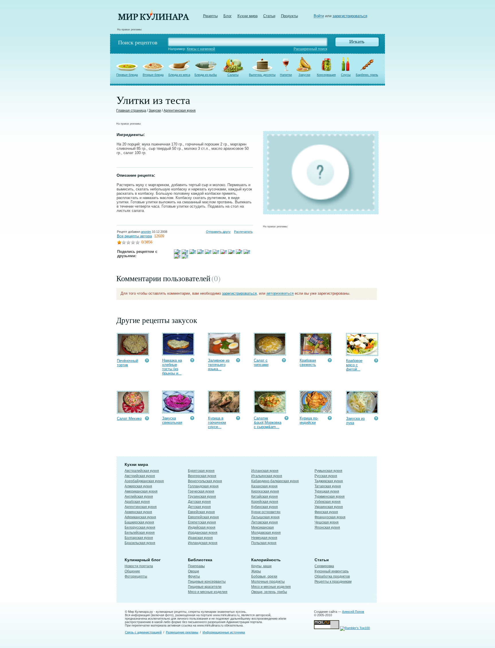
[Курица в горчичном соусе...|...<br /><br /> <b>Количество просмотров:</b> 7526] (238, 419)
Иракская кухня (200, 538)
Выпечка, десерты (262, 74)
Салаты (233, 74)
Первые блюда (127, 74)
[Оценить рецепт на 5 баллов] (137, 243)
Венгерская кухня (202, 476)
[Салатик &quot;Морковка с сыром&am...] (270, 411)
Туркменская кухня (330, 497)
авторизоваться (280, 293)
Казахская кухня (264, 486)
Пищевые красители (204, 587)
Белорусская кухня (140, 527)
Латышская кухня (265, 517)
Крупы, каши (261, 566)
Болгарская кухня (139, 538)
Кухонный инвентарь (332, 571)
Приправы (196, 566)
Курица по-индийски (309, 420)
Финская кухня (326, 512)
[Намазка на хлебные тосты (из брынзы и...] (178, 353)
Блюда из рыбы (206, 74)
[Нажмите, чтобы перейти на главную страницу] (153, 19)
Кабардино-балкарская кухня (275, 481)
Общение (132, 571)
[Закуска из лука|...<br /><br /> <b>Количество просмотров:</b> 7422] (376, 419)
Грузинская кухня (202, 497)
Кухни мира (247, 16)
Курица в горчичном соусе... (217, 422)
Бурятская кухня (201, 471)
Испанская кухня (264, 471)
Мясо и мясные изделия (207, 592)
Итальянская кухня (266, 476)
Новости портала (139, 566)
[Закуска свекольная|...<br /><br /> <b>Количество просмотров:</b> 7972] (192, 419)
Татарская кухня (328, 486)
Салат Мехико (129, 418)
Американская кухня (141, 491)
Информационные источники (224, 632)
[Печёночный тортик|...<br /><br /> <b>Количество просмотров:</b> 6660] (147, 361)
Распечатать (243, 231)
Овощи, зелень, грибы (269, 592)
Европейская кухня (203, 517)
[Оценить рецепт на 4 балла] (133, 243)
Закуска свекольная (172, 420)
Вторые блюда (153, 74)
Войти (319, 16)
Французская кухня (330, 517)
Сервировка (324, 566)
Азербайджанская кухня (144, 481)
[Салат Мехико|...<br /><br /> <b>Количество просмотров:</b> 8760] (147, 419)
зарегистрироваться (350, 16)
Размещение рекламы (182, 632)
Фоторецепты (136, 576)
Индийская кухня (201, 527)
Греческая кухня (201, 491)
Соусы (346, 74)
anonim (146, 231)
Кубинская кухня (264, 507)
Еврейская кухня (201, 512)
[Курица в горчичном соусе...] (224, 411)
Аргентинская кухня (180, 111)
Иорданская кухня (202, 533)
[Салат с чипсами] (270, 353)
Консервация (326, 74)
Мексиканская (262, 527)
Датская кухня (199, 502)
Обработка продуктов (332, 576)
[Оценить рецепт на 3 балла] (128, 243)
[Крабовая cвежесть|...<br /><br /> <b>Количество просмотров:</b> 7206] (330, 361)
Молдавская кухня (266, 533)
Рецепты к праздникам (333, 582)
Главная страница (131, 111)
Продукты (289, 16)
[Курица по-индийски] (315, 411)
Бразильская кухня (140, 543)
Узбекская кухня (328, 502)
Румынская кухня (328, 471)
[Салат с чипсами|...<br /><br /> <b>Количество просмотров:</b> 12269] (284, 361)
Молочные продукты (268, 582)
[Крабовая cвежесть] (315, 353)
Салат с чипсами (261, 362)
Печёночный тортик (127, 363)
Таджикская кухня (329, 481)
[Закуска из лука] (362, 411)
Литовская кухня (264, 522)
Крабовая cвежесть (308, 362)
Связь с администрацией (143, 632)
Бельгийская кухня (140, 533)
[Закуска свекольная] (178, 411)
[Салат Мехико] (133, 411)
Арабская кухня (137, 502)
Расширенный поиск (310, 49)
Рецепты (210, 16)
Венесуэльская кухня (205, 481)
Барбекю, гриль (367, 74)
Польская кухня (263, 543)
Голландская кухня (203, 486)
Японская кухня (327, 527)
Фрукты (194, 576)
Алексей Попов (353, 611)
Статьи (269, 16)
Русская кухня (326, 476)
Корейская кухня (264, 502)
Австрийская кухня (140, 476)
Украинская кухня (329, 507)
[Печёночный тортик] (133, 353)
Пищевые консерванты (207, 582)
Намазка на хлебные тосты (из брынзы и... (172, 366)
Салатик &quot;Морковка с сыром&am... (267, 422)
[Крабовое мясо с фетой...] (362, 353)
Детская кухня (199, 507)
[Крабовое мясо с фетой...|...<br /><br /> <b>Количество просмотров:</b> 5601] (376, 361)
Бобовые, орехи (264, 576)
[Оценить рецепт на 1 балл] (119, 243)
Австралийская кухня (142, 471)
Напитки (286, 74)
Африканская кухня (140, 517)
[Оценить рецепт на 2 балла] (123, 243)
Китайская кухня (264, 497)
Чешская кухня (327, 522)
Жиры (256, 571)
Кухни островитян (265, 512)
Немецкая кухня (264, 538)
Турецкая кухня (327, 491)
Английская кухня (139, 497)
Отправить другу (218, 231)
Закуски (304, 74)
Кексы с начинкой (201, 49)
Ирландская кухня (202, 543)
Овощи (193, 571)
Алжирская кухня (138, 486)
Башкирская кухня (139, 522)
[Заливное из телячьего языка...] (224, 353)
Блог (227, 16)
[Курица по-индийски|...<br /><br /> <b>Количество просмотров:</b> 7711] (330, 419)
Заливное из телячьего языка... (218, 364)
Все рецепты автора (134, 236)
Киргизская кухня (265, 491)
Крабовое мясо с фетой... (354, 365)
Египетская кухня (202, 522)
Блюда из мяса (179, 74)
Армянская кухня (138, 512)
